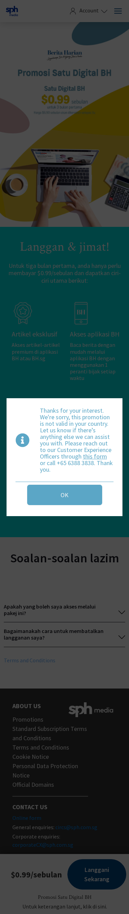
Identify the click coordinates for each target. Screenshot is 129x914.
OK (64, 495)
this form (95, 456)
